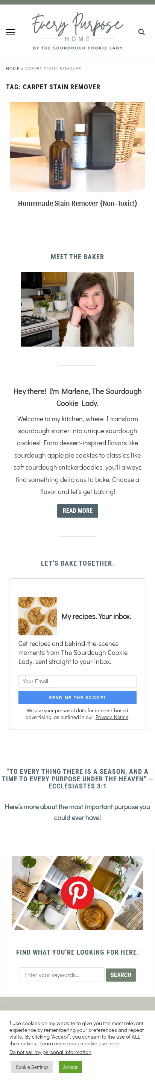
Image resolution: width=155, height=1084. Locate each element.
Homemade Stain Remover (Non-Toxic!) (77, 202)
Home (13, 68)
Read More (78, 510)
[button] (10, 32)
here (113, 1043)
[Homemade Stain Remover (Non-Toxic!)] (77, 107)
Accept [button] (70, 1067)
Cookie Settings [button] (32, 1067)
